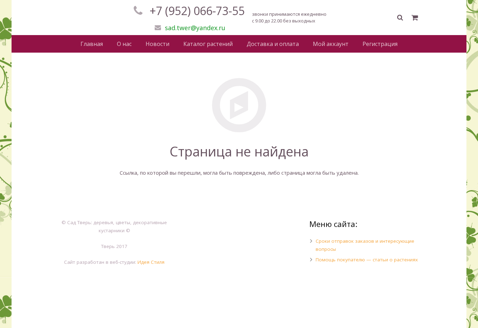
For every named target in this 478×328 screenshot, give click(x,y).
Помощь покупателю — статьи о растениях (367, 259)
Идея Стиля (151, 262)
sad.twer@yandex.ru (195, 28)
